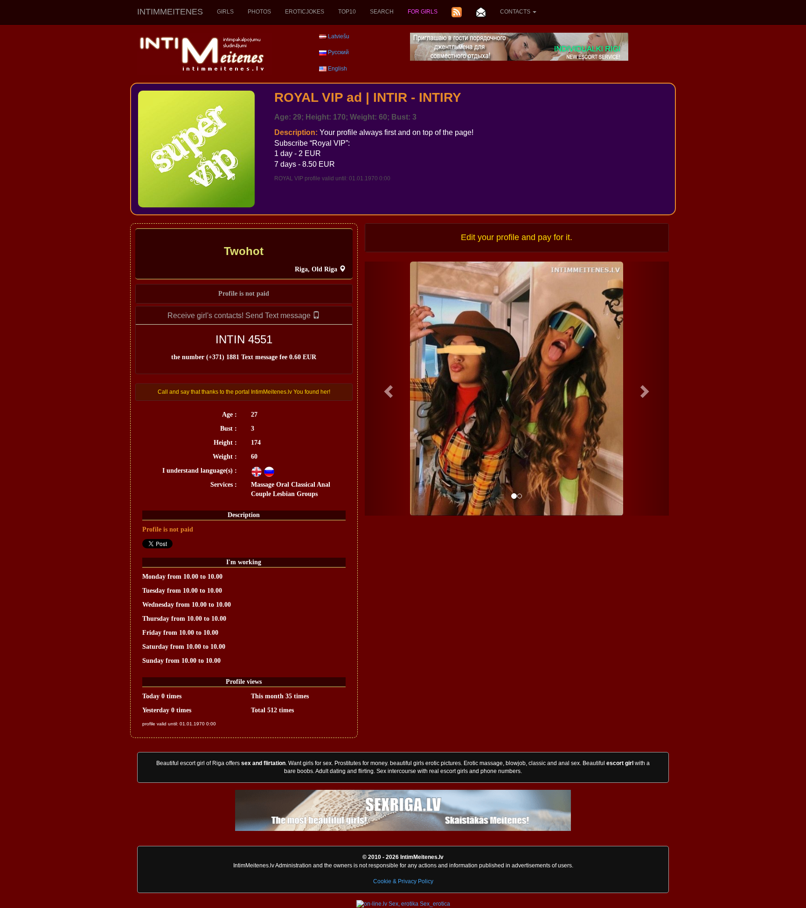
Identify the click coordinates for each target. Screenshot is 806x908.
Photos (259, 11)
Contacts (516, 11)
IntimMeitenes (170, 11)
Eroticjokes (304, 11)
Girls (225, 11)
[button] (387, 389)
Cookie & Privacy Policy (403, 881)
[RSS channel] (457, 12)
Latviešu (338, 36)
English (337, 68)
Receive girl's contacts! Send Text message (240, 315)
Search (382, 11)
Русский (338, 52)
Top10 (347, 11)
